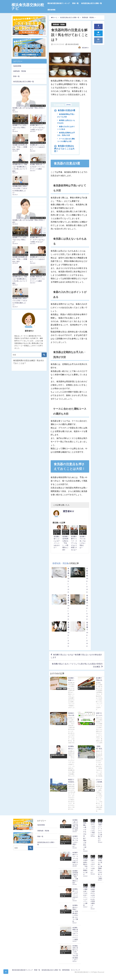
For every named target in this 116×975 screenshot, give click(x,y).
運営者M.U (85, 47)
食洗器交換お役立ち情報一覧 (91, 3)
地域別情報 (17, 66)
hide (68, 104)
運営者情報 (51, 10)
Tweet (98, 34)
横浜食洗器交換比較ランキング (58, 3)
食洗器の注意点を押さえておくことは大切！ (64, 148)
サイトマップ (75, 970)
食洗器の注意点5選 (65, 110)
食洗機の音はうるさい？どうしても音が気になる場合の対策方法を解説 (77, 665)
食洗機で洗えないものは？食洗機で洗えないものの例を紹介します (76, 656)
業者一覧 (75, 3)
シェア (98, 27)
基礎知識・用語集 (59, 24)
